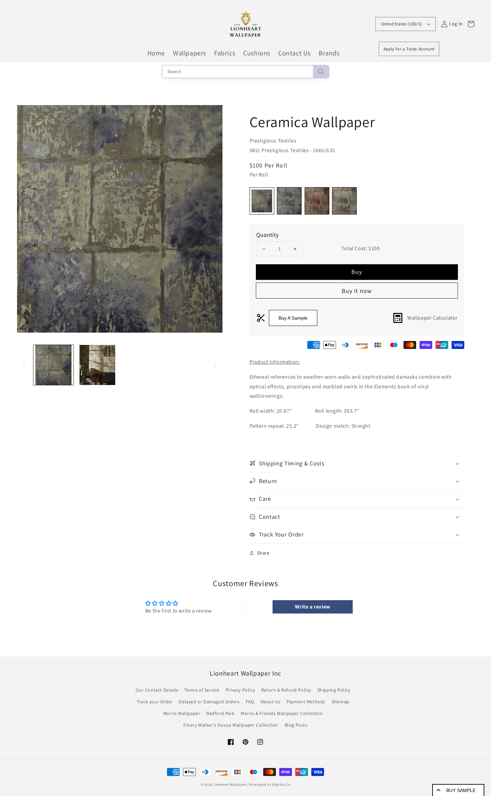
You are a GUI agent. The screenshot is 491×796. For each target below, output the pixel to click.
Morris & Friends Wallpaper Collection (282, 713)
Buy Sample (461, 790)
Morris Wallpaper (181, 713)
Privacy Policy (240, 690)
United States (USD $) (401, 24)
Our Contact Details (157, 690)
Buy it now (357, 291)
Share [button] (263, 553)
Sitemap (340, 702)
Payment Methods (306, 702)
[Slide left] (24, 365)
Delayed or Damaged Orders (209, 702)
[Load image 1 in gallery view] (53, 365)
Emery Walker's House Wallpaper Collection (230, 725)
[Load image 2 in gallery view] (97, 365)
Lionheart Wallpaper (230, 784)
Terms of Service (201, 690)
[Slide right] (215, 365)
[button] (357, 463)
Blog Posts (296, 725)
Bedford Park (220, 713)
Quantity (267, 235)
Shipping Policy (333, 690)
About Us (271, 702)
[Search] (321, 71)
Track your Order (155, 702)
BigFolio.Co (281, 784)
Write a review (312, 606)
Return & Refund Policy (286, 690)
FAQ (250, 702)
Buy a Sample (293, 318)
